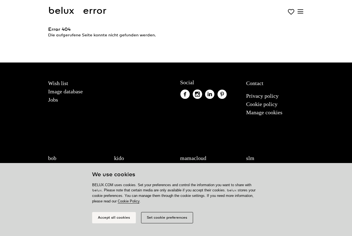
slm (250, 158)
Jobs (53, 100)
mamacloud (193, 158)
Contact (254, 83)
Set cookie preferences (167, 217)
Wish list (58, 83)
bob (52, 158)
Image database (65, 91)
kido (119, 158)
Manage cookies (264, 112)
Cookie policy (261, 104)
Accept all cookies (114, 217)
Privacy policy (262, 96)
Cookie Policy (128, 201)
